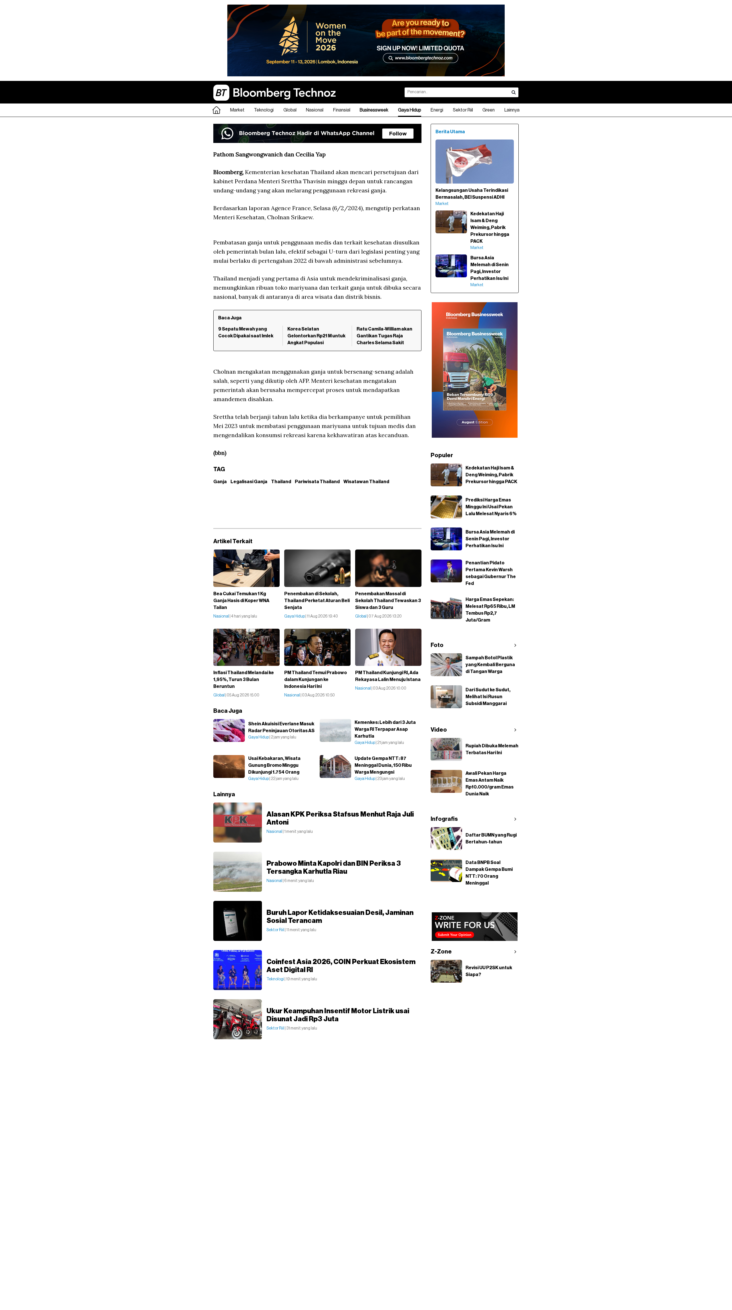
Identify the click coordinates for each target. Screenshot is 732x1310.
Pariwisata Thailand (317, 481)
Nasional (314, 110)
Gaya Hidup (409, 110)
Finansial (341, 110)
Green (488, 110)
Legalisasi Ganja (248, 481)
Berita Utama (450, 132)
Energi (437, 110)
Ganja (220, 481)
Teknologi (264, 110)
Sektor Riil (463, 110)
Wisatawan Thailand (366, 481)
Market (237, 110)
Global (290, 110)
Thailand (281, 481)
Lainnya (512, 110)
